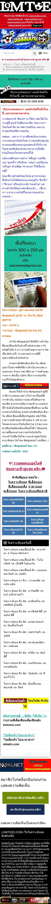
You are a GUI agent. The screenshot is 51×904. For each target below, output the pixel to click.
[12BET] (24, 900)
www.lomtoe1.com (33, 19)
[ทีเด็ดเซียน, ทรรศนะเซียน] (25, 290)
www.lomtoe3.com (17, 25)
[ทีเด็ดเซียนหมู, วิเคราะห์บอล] (25, 386)
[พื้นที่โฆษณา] (25, 254)
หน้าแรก (7, 64)
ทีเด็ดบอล (43, 867)
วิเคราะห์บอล (33, 843)
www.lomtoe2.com (16, 22)
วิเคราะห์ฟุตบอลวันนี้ (25, 64)
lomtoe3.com (7, 843)
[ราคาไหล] (25, 218)
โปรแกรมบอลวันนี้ (20, 855)
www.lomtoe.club (37, 16)
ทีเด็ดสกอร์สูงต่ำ (15, 700)
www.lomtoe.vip (15, 19)
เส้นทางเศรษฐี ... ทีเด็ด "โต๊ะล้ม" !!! (25, 715)
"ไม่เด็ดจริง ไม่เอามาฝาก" (19, 735)
